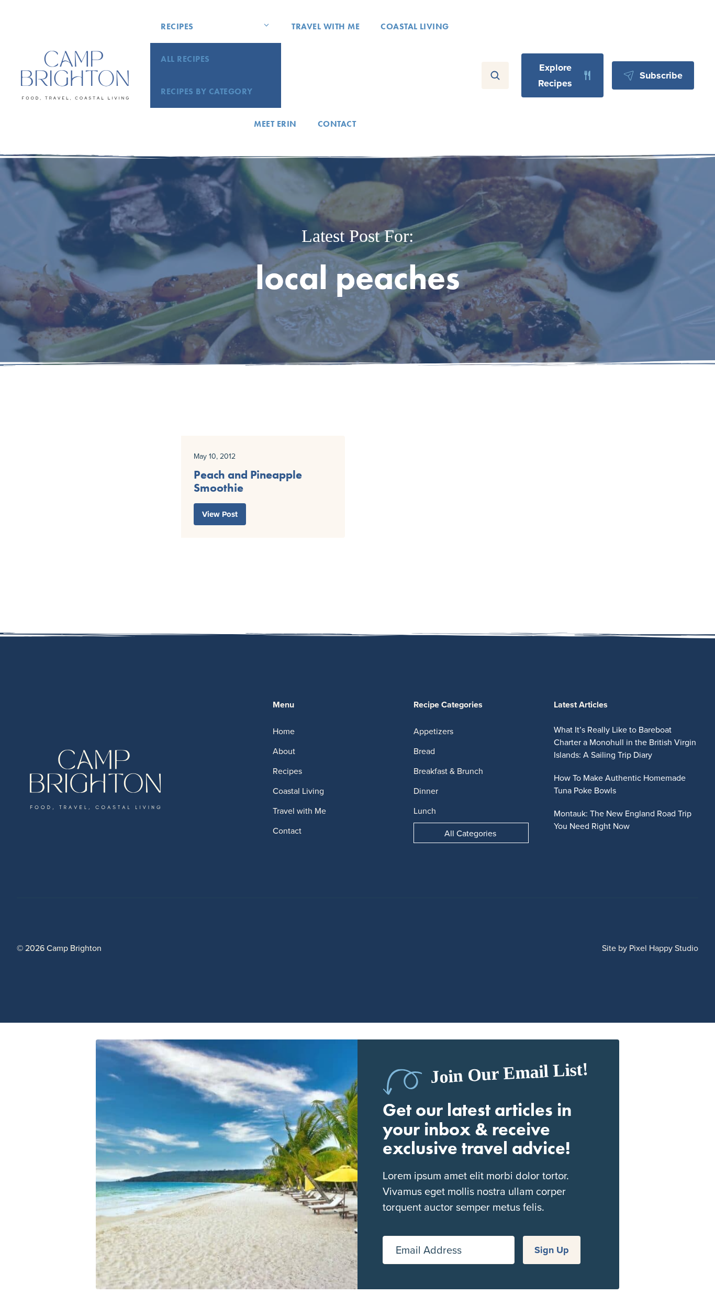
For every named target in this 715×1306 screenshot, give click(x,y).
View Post (220, 514)
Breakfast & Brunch (448, 771)
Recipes (177, 26)
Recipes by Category (206, 91)
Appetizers (433, 731)
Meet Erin (275, 124)
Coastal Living (415, 26)
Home (284, 731)
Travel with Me (326, 26)
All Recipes (185, 59)
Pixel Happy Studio (663, 948)
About (284, 751)
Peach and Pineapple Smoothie (248, 481)
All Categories (470, 833)
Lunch (425, 810)
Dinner (426, 790)
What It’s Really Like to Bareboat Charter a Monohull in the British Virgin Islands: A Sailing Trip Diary (625, 742)
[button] (266, 27)
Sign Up (551, 1250)
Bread (424, 751)
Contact (337, 124)
